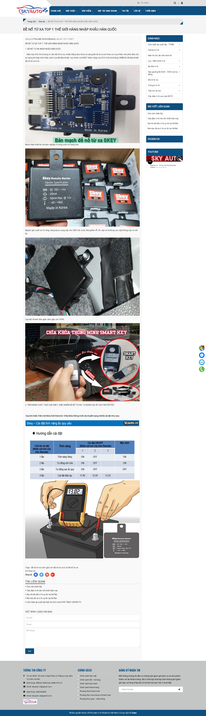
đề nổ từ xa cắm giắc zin (42, 567)
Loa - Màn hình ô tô (156, 61)
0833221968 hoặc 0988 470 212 (49, 683)
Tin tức (125, 10)
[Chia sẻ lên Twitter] (41, 575)
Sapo (134, 713)
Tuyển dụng (150, 10)
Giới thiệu (71, 10)
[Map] (202, 348)
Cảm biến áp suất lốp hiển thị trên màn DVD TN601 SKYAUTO (54, 602)
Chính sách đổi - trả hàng (90, 680)
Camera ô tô (153, 50)
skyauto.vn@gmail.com (42, 687)
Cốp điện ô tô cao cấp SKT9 (160, 96)
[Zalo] (202, 362)
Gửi (29, 651)
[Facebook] (202, 355)
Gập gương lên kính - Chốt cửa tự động (163, 73)
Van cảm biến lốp (34, 586)
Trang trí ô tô (154, 85)
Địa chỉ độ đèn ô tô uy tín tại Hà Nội (42, 594)
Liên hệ (137, 10)
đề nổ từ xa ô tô (61, 567)
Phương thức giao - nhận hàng (92, 699)
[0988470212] (202, 369)
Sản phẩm (87, 10)
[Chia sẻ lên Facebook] (36, 575)
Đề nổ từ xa (153, 80)
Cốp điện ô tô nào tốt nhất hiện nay (42, 590)
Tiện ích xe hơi (154, 91)
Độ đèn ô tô (153, 66)
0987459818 (41, 692)
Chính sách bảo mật (88, 676)
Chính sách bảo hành (88, 684)
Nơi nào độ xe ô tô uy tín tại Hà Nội (42, 598)
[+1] (53, 575)
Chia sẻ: (28, 575)
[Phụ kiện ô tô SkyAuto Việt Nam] (39, 9)
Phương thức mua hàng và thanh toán (95, 695)
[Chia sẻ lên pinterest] (47, 575)
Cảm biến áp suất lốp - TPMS (161, 44)
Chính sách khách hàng (89, 687)
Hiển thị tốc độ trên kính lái (160, 55)
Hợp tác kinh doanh (107, 10)
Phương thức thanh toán (90, 691)
